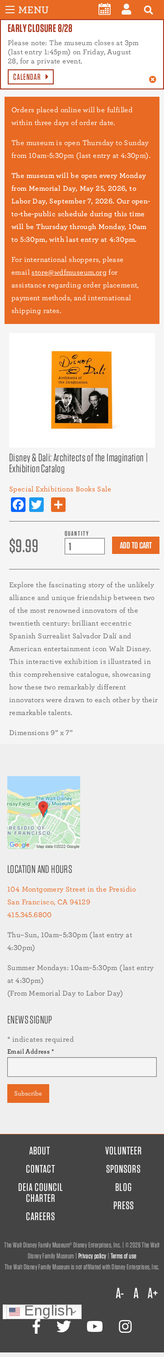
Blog (123, 1187)
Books (85, 489)
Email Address (30, 1051)
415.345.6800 (29, 914)
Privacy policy (92, 1256)
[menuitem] (104, 9)
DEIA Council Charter (40, 1192)
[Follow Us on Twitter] (63, 1327)
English (46, 1312)
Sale (104, 489)
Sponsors (123, 1168)
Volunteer (123, 1150)
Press (123, 1205)
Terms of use (124, 1256)
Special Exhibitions (41, 489)
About (39, 1150)
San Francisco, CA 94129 (48, 902)
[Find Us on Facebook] (36, 1327)
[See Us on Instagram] (125, 1327)
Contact (40, 1168)
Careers (40, 1216)
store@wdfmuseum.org (69, 272)
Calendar (27, 77)
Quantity (77, 533)
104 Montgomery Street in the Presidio (71, 889)
